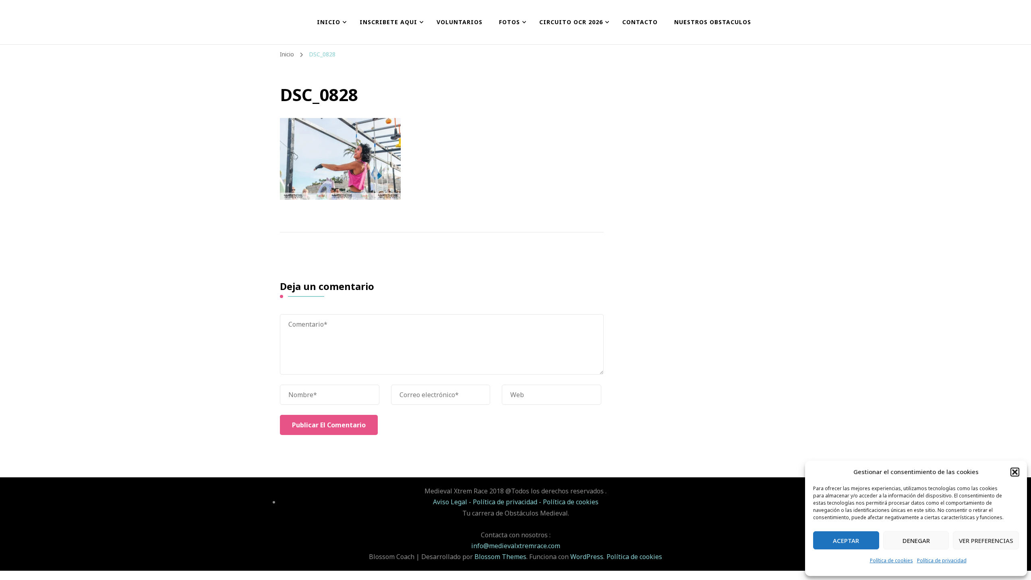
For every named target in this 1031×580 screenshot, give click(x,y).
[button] (1015, 472)
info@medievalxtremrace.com (515, 545)
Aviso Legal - (453, 501)
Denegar (916, 540)
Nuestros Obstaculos (712, 22)
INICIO (328, 22)
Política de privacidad (942, 560)
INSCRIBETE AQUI (388, 22)
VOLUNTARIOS (459, 22)
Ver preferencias (986, 540)
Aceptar (846, 540)
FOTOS (509, 22)
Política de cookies (891, 560)
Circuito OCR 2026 (571, 22)
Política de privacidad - (508, 501)
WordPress (586, 556)
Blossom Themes (500, 556)
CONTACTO (640, 22)
